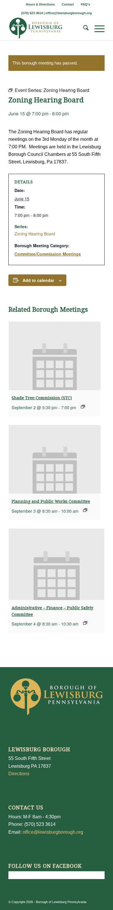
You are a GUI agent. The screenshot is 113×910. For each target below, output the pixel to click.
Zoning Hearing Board (34, 234)
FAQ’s (85, 4)
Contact (68, 4)
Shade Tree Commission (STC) (42, 398)
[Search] (83, 28)
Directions (18, 773)
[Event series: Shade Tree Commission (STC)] (83, 406)
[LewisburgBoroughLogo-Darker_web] (46, 28)
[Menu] (97, 28)
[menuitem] (40, 4)
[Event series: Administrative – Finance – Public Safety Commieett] (85, 623)
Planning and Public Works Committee (51, 501)
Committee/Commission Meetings (47, 254)
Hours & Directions (40, 4)
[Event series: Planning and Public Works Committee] (85, 510)
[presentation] (54, 356)
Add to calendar (38, 280)
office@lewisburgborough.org (68, 13)
